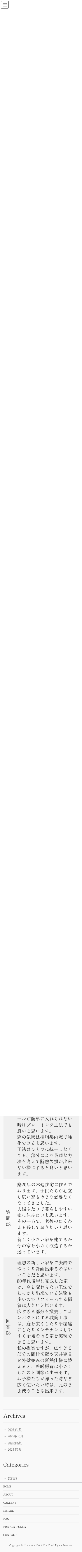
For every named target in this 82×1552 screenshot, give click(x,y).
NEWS (12, 1478)
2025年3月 (15, 1449)
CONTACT (10, 1534)
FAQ (6, 1518)
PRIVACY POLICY (14, 1526)
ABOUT (8, 1494)
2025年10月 (15, 1436)
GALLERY (9, 1502)
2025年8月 (15, 1443)
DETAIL (8, 1510)
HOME (7, 1486)
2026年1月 (15, 1429)
